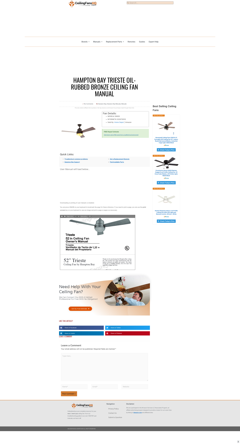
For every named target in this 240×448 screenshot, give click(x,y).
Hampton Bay (102, 104)
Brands (85, 42)
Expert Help (153, 42)
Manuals (96, 42)
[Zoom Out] (75, 216)
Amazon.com (138, 412)
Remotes (131, 42)
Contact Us (112, 413)
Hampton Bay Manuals (114, 104)
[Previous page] (61, 216)
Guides (142, 42)
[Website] (135, 387)
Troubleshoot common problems (76, 159)
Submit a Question (115, 417)
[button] (80, 309)
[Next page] (64, 216)
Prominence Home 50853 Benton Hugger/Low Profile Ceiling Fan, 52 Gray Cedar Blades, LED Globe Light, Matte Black (166, 173)
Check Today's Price (167, 150)
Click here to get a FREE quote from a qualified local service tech (121, 135)
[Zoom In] (78, 216)
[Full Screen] (89, 216)
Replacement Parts (114, 42)
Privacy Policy (113, 409)
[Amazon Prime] (166, 145)
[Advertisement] (120, 21)
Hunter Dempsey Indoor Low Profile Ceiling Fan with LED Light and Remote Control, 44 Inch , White (166, 212)
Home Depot (119, 122)
